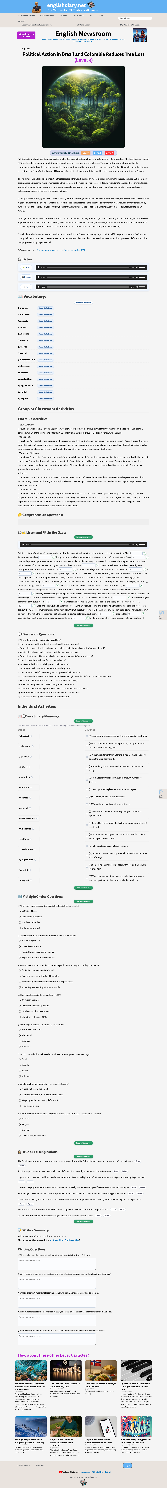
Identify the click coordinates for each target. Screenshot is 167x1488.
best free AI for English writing (64, 1240)
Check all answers (83, 537)
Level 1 (86, 152)
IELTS (92, 15)
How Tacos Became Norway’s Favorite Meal (100, 1385)
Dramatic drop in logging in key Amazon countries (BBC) (61, 250)
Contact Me (22, 21)
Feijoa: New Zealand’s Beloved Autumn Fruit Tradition (61, 1442)
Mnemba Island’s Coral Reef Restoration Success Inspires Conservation (30, 1386)
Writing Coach (83, 24)
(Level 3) (83, 60)
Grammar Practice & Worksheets (37, 24)
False (21, 1165)
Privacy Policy (39, 1465)
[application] (91, 267)
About (101, 15)
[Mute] (137, 267)
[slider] (142, 267)
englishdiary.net (66, 5)
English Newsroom (47, 15)
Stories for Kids (78, 15)
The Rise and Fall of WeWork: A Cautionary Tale (65, 1385)
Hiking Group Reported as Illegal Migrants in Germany (29, 1441)
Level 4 (109, 152)
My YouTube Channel (129, 24)
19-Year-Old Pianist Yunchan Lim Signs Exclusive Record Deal (135, 1386)
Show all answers (83, 302)
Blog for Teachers (23, 1465)
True (138, 1161)
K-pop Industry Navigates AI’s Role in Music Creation (136, 1441)
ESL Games (63, 15)
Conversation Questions (26, 15)
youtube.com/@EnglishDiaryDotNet (95, 1472)
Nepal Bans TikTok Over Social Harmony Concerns (98, 1441)
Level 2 (97, 152)
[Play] (39, 267)
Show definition (45, 308)
